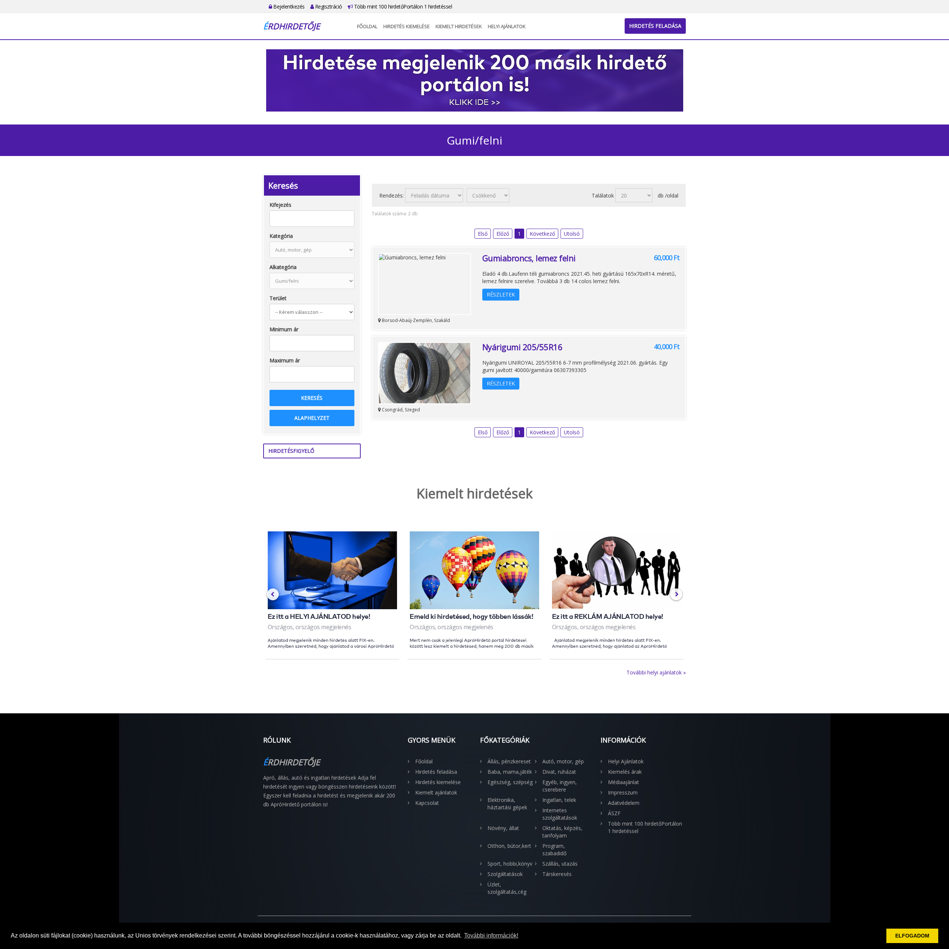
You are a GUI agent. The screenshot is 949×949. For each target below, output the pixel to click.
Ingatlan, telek (559, 799)
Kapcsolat (427, 802)
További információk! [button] (491, 935)
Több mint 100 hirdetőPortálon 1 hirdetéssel (402, 6)
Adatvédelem (623, 802)
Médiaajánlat (623, 782)
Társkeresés (557, 873)
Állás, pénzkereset (509, 761)
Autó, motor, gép (563, 761)
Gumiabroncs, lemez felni (529, 258)
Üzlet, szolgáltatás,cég (506, 888)
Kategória (281, 235)
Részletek (501, 294)
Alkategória (283, 267)
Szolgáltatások (505, 873)
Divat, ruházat (559, 771)
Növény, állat (503, 828)
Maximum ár (285, 360)
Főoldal (367, 26)
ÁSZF (614, 813)
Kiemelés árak (625, 771)
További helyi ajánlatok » (656, 672)
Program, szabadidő (554, 849)
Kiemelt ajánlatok (436, 792)
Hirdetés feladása (655, 25)
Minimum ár (284, 329)
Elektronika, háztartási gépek (507, 803)
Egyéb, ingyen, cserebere (559, 786)
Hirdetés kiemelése (406, 26)
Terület (278, 298)
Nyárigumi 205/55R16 (522, 347)
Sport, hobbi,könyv (509, 863)
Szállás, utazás (560, 863)
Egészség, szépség (510, 782)
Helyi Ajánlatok (507, 26)
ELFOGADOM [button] (912, 936)
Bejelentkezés (288, 6)
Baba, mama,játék (509, 771)
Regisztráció (328, 6)
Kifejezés (280, 204)
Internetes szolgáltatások (559, 814)
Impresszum (623, 792)
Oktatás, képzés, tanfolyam (562, 831)
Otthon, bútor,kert (509, 845)
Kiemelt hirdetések (459, 26)
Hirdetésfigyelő (291, 450)
